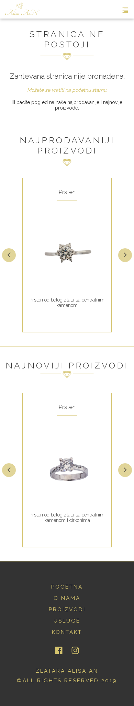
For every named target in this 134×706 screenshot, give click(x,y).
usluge (67, 621)
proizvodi (67, 609)
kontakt (67, 632)
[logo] (22, 9)
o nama (67, 598)
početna (67, 587)
